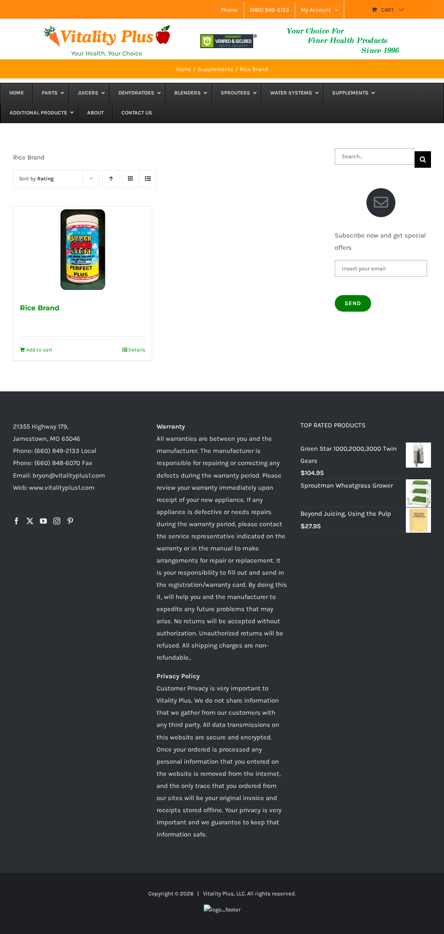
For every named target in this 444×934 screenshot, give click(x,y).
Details (136, 350)
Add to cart (39, 350)
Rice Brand (39, 308)
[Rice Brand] (82, 249)
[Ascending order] (110, 179)
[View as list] (147, 178)
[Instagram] (56, 520)
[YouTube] (43, 520)
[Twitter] (29, 520)
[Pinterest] (70, 520)
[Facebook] (16, 520)
